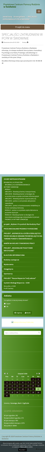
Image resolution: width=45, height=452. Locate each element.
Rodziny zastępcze (11, 260)
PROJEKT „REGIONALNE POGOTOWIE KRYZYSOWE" (18, 249)
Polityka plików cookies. (26, 447)
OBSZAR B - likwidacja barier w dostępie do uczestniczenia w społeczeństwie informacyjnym (22, 195)
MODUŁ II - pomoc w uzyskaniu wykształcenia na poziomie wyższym (21, 211)
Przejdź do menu (22, 27)
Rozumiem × (22, 449)
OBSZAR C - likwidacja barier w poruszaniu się (20, 199)
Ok (7, 306)
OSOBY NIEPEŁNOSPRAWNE (14, 179)
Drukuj (24, 42)
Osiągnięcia (8, 269)
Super (8, 304)
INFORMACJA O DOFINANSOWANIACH (17, 185)
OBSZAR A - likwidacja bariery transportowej (20, 192)
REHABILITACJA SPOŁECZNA (13, 182)
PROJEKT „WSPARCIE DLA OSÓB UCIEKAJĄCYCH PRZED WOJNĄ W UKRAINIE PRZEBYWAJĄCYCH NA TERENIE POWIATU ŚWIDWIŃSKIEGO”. (23, 236)
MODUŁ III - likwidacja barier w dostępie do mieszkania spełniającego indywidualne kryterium (22, 216)
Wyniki (28, 313)
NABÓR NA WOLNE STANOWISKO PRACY (19, 243)
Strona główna (19, 17)
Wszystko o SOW (10, 286)
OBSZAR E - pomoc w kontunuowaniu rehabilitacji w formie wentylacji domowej (22, 206)
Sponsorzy (8, 273)
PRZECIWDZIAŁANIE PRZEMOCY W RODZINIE (21, 229)
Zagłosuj (19, 313)
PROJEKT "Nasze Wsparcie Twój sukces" (20, 278)
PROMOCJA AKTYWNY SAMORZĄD (16, 219)
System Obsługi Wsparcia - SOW (17, 283)
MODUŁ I (8, 189)
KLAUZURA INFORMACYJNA (14, 255)
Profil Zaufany (8, 288)
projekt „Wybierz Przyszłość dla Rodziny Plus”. (22, 224)
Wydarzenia (8, 264)
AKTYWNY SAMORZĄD (11, 187)
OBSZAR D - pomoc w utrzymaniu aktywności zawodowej (20, 202)
